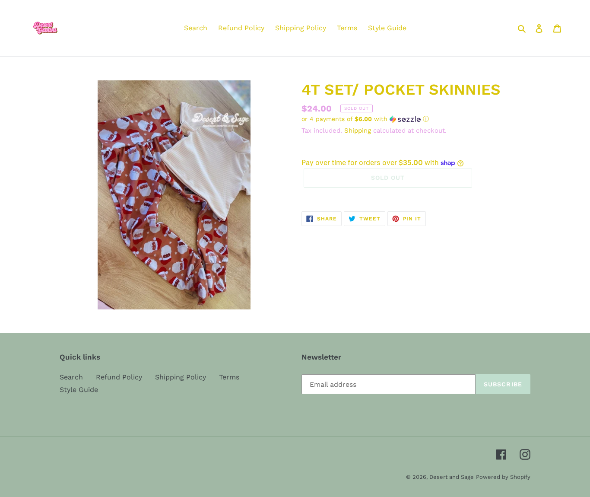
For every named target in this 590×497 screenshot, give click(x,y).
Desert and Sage (451, 477)
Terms (229, 377)
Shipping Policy (180, 377)
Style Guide (79, 389)
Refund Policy (119, 377)
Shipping (357, 130)
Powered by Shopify (503, 477)
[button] (365, 119)
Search (71, 377)
